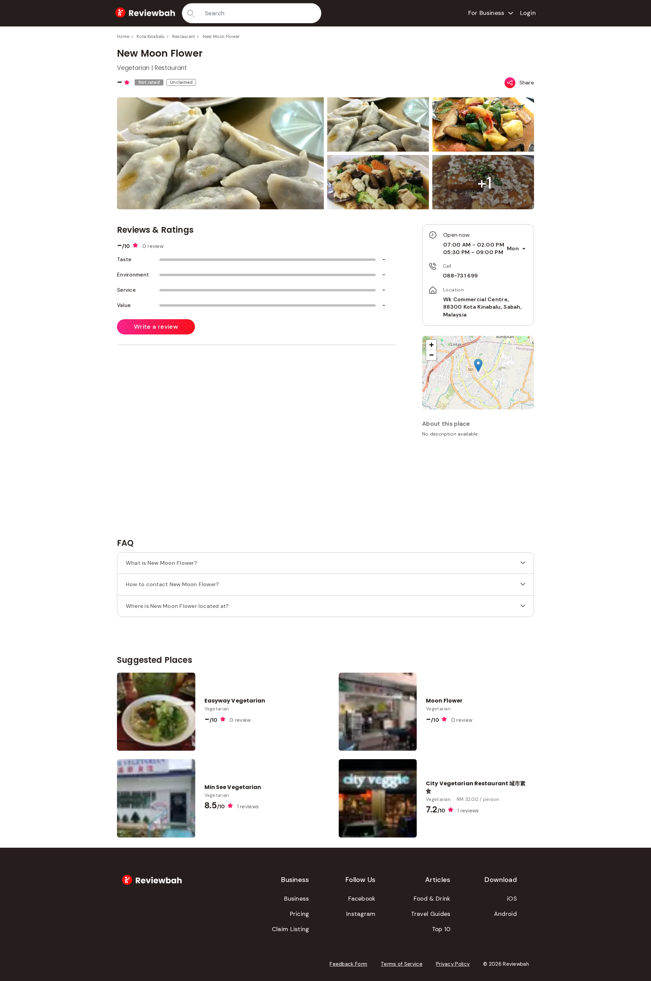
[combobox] (260, 13)
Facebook (361, 898)
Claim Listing (290, 929)
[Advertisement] (478, 489)
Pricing (299, 914)
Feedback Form (348, 964)
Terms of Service (401, 964)
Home (123, 36)
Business (296, 898)
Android (505, 914)
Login (528, 13)
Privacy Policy (453, 964)
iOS (512, 898)
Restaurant (183, 36)
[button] (484, 183)
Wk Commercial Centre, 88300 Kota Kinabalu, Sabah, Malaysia (482, 307)
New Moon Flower (221, 36)
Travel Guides (431, 914)
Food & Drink (432, 898)
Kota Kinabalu (150, 36)
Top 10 (441, 929)
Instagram (361, 914)
